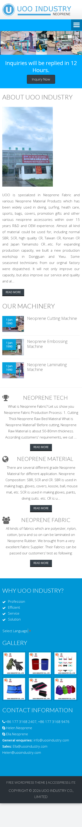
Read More (13, 292)
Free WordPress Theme (25, 782)
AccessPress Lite (62, 782)
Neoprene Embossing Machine (47, 344)
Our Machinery (28, 306)
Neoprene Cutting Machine (52, 318)
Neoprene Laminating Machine (47, 367)
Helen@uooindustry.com (21, 752)
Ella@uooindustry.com (30, 746)
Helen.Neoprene (19, 727)
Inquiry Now (41, 79)
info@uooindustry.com (51, 740)
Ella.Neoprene (17, 734)
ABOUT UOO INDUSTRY (37, 97)
